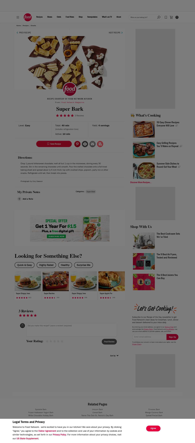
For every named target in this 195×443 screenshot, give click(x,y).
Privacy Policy (59, 435)
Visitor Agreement (47, 431)
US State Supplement (27, 439)
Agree (153, 428)
